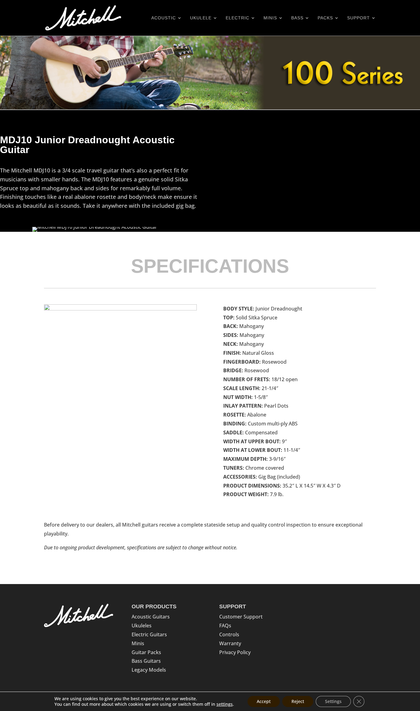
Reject (297, 701)
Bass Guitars (146, 661)
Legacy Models (149, 669)
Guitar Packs (146, 652)
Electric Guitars (149, 634)
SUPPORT (358, 18)
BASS (297, 18)
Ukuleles (142, 625)
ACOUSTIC (163, 18)
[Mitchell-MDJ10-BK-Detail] (120, 308)
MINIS (270, 18)
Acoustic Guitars (151, 616)
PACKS (325, 18)
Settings (333, 701)
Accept (264, 701)
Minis (138, 643)
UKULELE (201, 18)
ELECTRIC (237, 18)
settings (224, 704)
